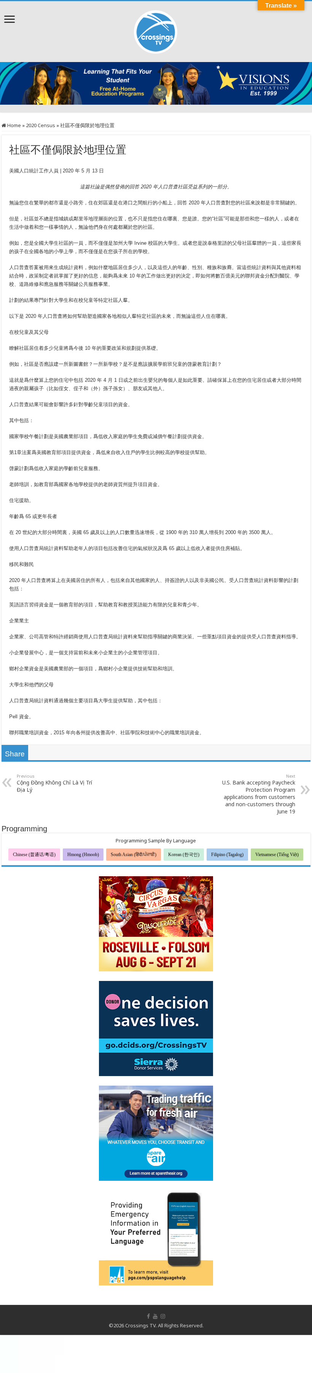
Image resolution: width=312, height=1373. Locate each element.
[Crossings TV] (156, 30)
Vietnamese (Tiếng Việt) (277, 854)
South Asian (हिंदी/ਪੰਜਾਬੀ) (133, 854)
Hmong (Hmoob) (83, 854)
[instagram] (163, 1316)
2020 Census (40, 125)
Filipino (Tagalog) (227, 854)
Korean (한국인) (183, 854)
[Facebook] (148, 1316)
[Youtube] (155, 1316)
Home (13, 125)
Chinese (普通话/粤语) (34, 854)
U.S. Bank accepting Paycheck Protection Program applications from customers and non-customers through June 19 (258, 794)
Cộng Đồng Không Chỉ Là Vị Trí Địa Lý (54, 783)
